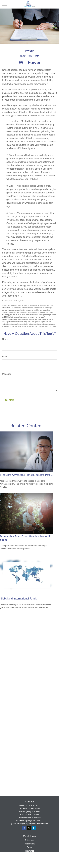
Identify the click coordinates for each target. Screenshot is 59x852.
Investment (29, 843)
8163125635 (34, 808)
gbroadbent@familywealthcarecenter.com (29, 823)
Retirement (29, 840)
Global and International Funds (18, 598)
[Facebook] (24, 828)
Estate (29, 847)
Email (5, 356)
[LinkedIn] (34, 828)
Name (5, 339)
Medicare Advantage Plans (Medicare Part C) (26, 475)
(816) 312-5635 (33, 811)
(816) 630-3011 (33, 805)
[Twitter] (29, 828)
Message (6, 374)
